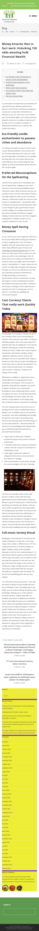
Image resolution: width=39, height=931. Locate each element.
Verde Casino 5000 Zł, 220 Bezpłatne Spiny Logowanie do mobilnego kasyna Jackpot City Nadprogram (19, 677)
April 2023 (5, 827)
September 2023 (7, 812)
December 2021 (7, 857)
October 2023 (6, 809)
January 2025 (6, 753)
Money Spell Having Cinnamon (16, 88)
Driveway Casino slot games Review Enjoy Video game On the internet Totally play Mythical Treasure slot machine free (19, 724)
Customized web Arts (24, 929)
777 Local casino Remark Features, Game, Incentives (19, 662)
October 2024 (6, 764)
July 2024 (4, 775)
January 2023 (6, 835)
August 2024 (6, 772)
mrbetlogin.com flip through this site (15, 250)
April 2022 (5, 853)
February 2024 (6, 794)
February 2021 (6, 868)
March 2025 (5, 745)
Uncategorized (30, 64)
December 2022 (7, 839)
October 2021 (6, 861)
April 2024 (5, 786)
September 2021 (7, 865)
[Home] (2, 32)
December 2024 (7, 757)
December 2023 (7, 801)
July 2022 (4, 846)
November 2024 (7, 760)
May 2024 (5, 783)
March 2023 (5, 831)
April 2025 (5, 742)
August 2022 (6, 842)
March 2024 (5, 790)
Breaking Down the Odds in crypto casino (15, 712)
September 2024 (7, 768)
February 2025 (6, 749)
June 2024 (5, 779)
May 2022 (5, 850)
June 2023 (5, 820)
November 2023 (7, 805)
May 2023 (5, 824)
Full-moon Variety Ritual (14, 96)
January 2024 (6, 798)
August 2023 (6, 816)
